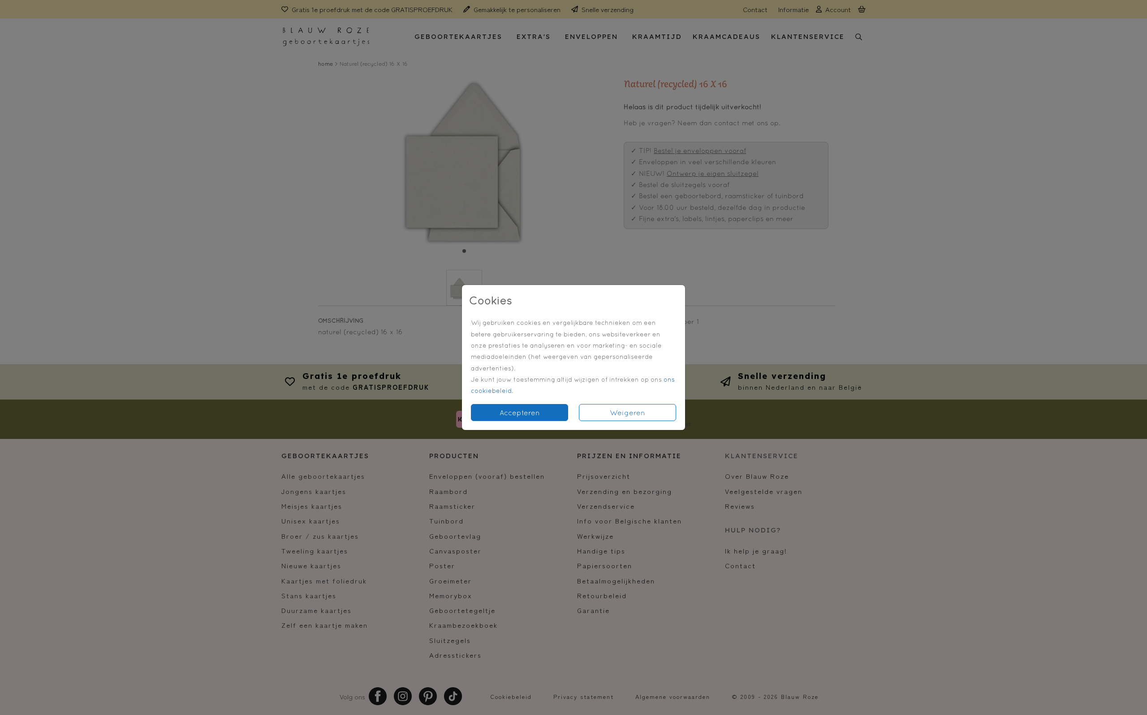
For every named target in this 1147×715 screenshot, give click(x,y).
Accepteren (520, 413)
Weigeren (627, 413)
